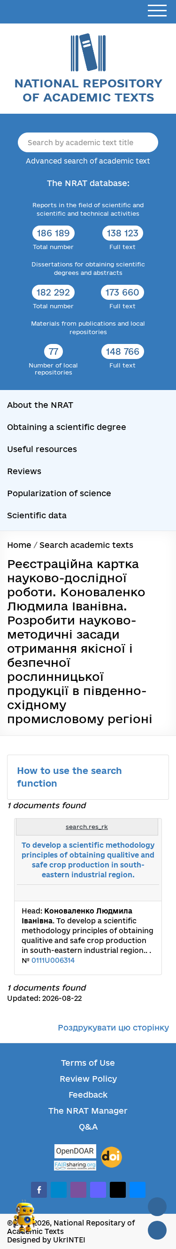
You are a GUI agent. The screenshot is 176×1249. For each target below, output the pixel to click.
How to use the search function (69, 776)
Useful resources (42, 449)
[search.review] (136, 892)
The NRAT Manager (88, 1110)
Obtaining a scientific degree (66, 426)
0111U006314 (53, 960)
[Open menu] (157, 11)
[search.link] (126, 892)
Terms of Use (88, 1062)
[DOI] (111, 1157)
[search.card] (116, 892)
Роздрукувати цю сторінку (113, 1027)
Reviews (24, 471)
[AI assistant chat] (24, 1220)
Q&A (88, 1126)
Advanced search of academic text (88, 161)
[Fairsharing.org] (75, 1166)
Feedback (88, 1094)
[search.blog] (147, 892)
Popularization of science (59, 493)
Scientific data (37, 515)
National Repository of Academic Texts (88, 90)
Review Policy (88, 1078)
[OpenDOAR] (75, 1152)
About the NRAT (40, 404)
